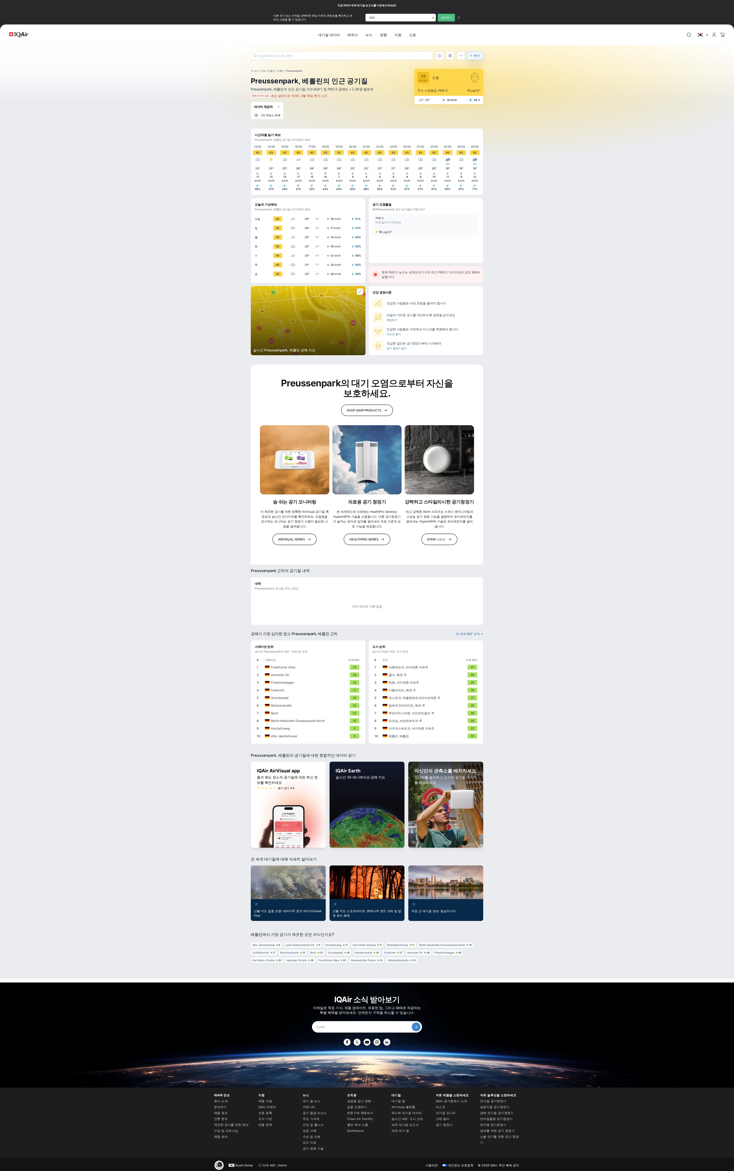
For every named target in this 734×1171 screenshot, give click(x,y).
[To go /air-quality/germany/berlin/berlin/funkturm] (309, 690)
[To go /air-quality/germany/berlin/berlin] (426, 736)
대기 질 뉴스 (312, 1101)
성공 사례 (309, 1131)
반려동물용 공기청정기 (496, 1119)
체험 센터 (221, 1136)
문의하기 (220, 1107)
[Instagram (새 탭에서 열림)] (376, 1042)
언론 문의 (221, 1119)
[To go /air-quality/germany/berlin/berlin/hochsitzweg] (309, 728)
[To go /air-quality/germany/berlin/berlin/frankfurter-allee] (309, 667)
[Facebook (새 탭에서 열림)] (347, 1042)
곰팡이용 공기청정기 (494, 1107)
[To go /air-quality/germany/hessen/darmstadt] (426, 690)
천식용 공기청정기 (493, 1101)
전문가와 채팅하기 (360, 1113)
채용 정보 (221, 1113)
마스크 (440, 1107)
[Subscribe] (416, 1026)
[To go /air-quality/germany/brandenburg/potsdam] (426, 721)
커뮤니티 (309, 1107)
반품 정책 (265, 1125)
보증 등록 (265, 1113)
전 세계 (254, 70)
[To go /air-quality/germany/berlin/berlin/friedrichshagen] (309, 682)
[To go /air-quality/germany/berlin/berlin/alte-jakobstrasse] (309, 736)
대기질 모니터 (446, 1113)
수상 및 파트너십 (226, 1131)
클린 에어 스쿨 (357, 1125)
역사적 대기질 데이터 (406, 1113)
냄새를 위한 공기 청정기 (497, 1131)
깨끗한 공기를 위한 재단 (231, 1125)
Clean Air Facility (360, 1119)
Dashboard (355, 1131)
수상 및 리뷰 (312, 1136)
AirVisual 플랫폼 (403, 1107)
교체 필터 (442, 1119)
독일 (263, 70)
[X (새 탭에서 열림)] (357, 1042)
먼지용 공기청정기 (493, 1125)
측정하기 (392, 320)
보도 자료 (309, 1142)
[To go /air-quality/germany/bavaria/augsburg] (426, 728)
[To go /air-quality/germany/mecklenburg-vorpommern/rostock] (426, 698)
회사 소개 (221, 1101)
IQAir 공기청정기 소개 (451, 1101)
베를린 (271, 70)
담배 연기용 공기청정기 (497, 1113)
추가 (477, 56)
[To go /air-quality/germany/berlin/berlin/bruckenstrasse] (309, 705)
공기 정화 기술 (313, 1148)
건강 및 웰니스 (313, 1125)
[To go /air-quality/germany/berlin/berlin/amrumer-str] (309, 675)
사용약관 (431, 1165)
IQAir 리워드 (267, 1107)
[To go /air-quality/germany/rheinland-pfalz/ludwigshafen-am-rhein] (426, 713)
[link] (689, 35)
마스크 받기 (394, 334)
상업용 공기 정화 (359, 1101)
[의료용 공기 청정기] (367, 460)
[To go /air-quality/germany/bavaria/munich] (426, 682)
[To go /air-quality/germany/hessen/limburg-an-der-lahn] (426, 705)
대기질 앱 (398, 1101)
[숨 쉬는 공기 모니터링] (294, 460)
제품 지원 (265, 1101)
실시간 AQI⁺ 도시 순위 (407, 1119)
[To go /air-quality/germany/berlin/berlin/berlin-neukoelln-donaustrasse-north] (309, 721)
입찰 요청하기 (357, 1107)
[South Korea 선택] (702, 34)
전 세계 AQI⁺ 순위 (468, 634)
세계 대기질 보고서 (405, 1125)
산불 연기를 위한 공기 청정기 (499, 1139)
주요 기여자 (311, 1119)
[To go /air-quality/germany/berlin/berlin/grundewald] (309, 698)
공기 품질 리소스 (315, 1113)
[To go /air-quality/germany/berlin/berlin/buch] (309, 713)
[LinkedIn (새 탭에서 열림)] (386, 1042)
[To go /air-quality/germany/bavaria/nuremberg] (426, 667)
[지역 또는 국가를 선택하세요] (702, 34)
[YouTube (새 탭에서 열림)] (367, 1042)
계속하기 (446, 17)
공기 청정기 (444, 1125)
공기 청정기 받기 (397, 348)
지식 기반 (265, 1119)
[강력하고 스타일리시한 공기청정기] (439, 460)
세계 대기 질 (400, 1131)
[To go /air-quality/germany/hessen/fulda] (426, 675)
